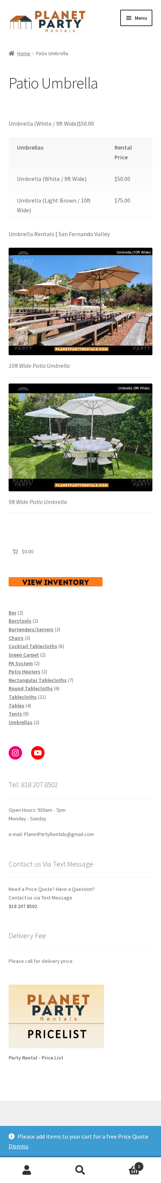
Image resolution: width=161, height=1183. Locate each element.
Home (23, 53)
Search (80, 1170)
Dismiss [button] (18, 1146)
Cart (123, 1163)
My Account (27, 1170)
